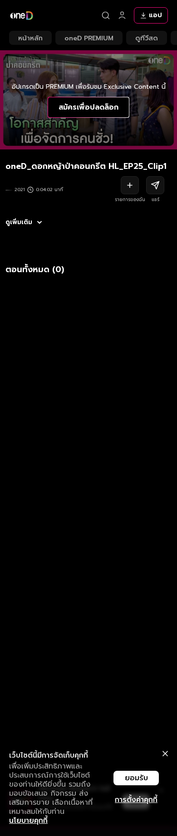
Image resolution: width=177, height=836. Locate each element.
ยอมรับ (136, 778)
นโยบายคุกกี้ (28, 820)
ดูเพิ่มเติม (18, 222)
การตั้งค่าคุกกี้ (136, 799)
